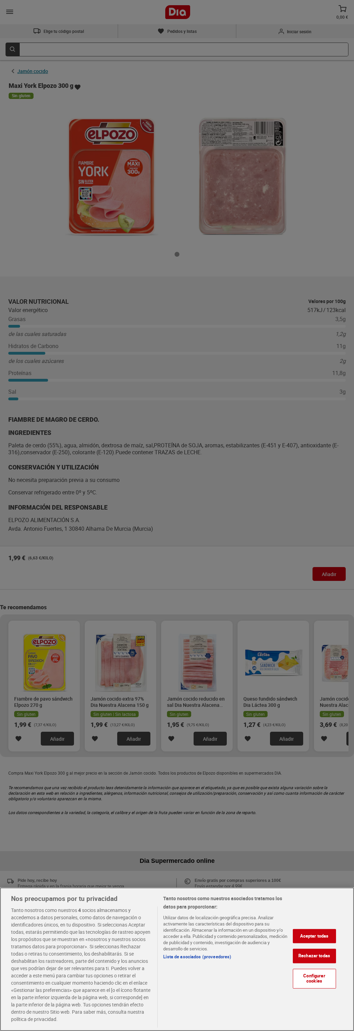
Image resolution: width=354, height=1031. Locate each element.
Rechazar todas (314, 955)
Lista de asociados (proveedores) (197, 957)
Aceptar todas (314, 936)
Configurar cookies (314, 978)
